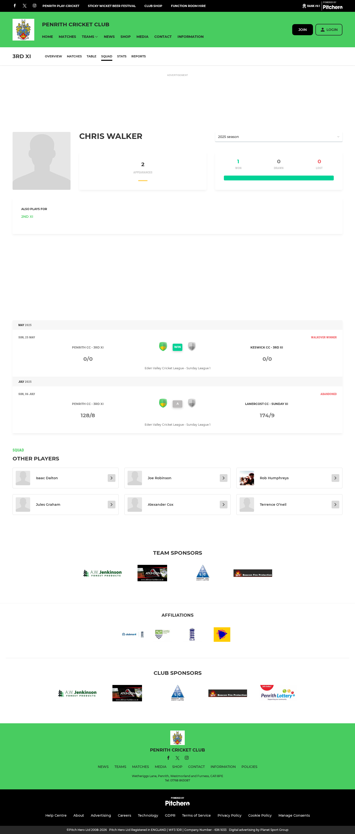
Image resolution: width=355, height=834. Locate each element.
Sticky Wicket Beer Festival (112, 6)
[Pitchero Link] (332, 8)
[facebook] (15, 6)
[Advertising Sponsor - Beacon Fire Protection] (253, 574)
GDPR (170, 815)
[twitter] (25, 6)
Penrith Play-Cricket (61, 6)
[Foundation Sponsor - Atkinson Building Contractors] (152, 574)
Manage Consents (294, 815)
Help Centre (56, 815)
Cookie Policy (260, 815)
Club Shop (153, 6)
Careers (124, 815)
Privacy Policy (229, 815)
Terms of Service (196, 815)
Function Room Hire (188, 6)
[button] (47, 36)
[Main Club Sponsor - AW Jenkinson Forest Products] (102, 574)
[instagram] (34, 6)
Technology (148, 815)
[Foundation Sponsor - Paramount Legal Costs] (202, 574)
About (78, 815)
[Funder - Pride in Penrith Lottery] (278, 694)
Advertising (101, 815)
